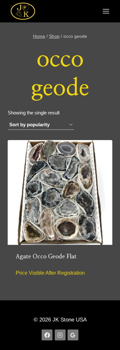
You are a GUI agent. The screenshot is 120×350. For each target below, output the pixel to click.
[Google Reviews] (73, 334)
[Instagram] (60, 334)
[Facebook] (47, 334)
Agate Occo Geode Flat (46, 257)
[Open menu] (105, 11)
